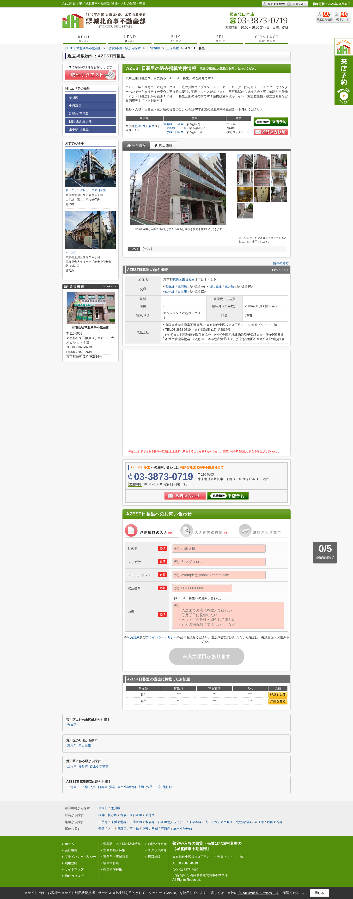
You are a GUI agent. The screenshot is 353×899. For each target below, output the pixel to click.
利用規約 (133, 637)
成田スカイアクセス (219, 822)
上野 (141, 787)
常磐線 (168, 124)
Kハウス (71, 252)
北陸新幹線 (243, 822)
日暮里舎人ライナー (172, 822)
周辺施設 (154, 856)
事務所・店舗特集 (115, 856)
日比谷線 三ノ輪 (80, 121)
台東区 (72, 725)
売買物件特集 (112, 869)
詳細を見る (278, 694)
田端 (157, 787)
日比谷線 (169, 128)
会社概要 (71, 850)
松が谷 (112, 815)
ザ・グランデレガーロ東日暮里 (86, 190)
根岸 (101, 815)
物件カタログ (74, 876)
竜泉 (123, 815)
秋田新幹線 (275, 822)
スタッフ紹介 (157, 850)
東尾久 (72, 745)
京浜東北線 (119, 822)
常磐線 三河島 (79, 114)
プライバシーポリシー (161, 637)
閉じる (319, 893)
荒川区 (138, 126)
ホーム (69, 844)
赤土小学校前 (99, 766)
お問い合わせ (157, 844)
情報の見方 (281, 263)
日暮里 (179, 132)
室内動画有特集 (114, 850)
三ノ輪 (182, 128)
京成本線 (195, 822)
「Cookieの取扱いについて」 (256, 893)
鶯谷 (112, 787)
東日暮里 (148, 126)
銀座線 (259, 822)
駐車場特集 (111, 863)
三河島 (179, 124)
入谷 (93, 787)
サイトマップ (74, 869)
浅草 (149, 787)
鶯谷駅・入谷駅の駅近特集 (122, 844)
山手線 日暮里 (79, 129)
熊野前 (83, 766)
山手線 (168, 132)
